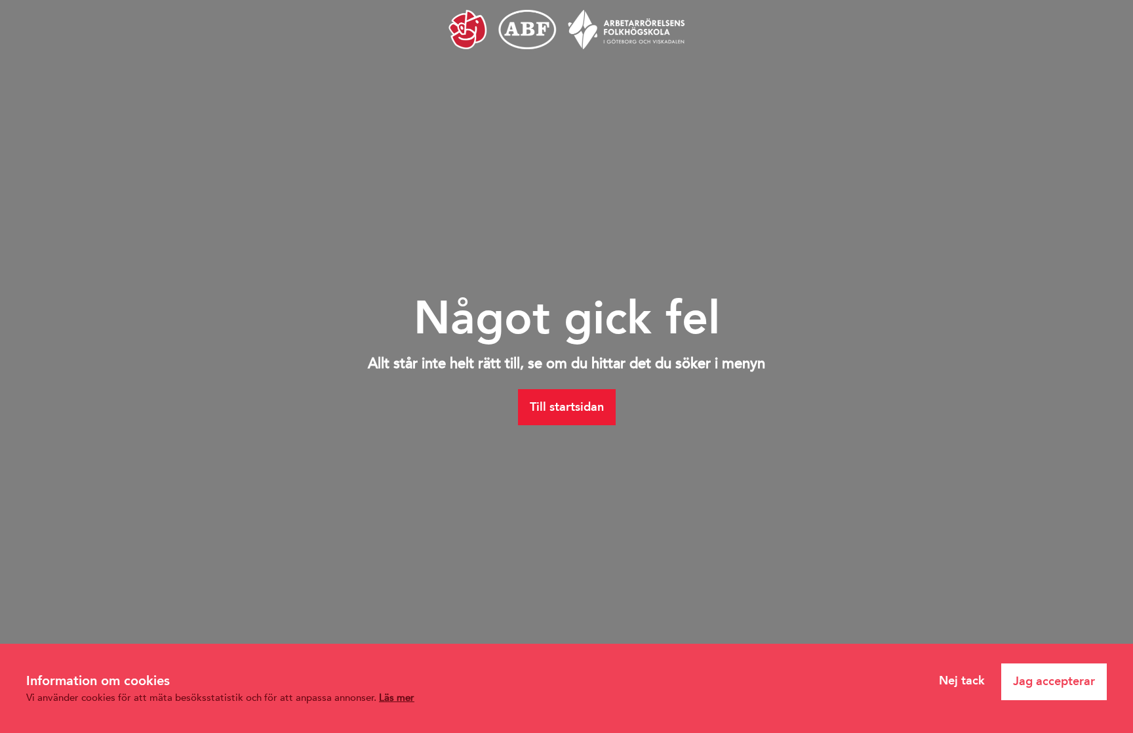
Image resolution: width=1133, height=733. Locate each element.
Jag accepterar (1054, 681)
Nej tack (962, 680)
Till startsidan (567, 407)
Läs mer (396, 697)
